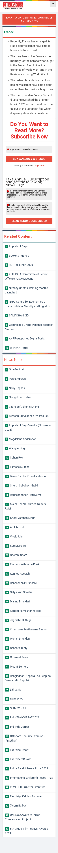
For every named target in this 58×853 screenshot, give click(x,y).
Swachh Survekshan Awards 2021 (28, 415)
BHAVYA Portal (17, 347)
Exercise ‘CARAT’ (18, 759)
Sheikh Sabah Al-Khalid (22, 485)
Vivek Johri (15, 536)
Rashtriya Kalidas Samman (24, 796)
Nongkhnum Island (19, 397)
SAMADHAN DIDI (17, 315)
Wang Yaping (15, 448)
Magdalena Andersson (21, 439)
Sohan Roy (14, 457)
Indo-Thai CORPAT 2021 (22, 717)
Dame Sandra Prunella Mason (26, 476)
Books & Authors (17, 255)
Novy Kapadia (16, 388)
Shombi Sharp (16, 555)
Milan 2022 (14, 699)
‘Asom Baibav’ (16, 805)
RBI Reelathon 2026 (19, 264)
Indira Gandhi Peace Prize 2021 (27, 768)
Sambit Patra (16, 545)
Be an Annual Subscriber (29, 220)
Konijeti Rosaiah (18, 573)
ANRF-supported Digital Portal (25, 338)
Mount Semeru (17, 666)
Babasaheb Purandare (21, 583)
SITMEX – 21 (16, 708)
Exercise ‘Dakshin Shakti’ (22, 406)
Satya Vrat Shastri (19, 592)
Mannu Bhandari (18, 601)
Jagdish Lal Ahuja (18, 620)
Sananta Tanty (16, 648)
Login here (39, 165)
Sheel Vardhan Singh (20, 517)
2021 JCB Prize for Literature (25, 787)
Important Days (17, 246)
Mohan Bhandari (18, 638)
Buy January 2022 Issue (29, 158)
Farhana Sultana (17, 466)
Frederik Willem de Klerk (22, 564)
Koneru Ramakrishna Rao (23, 610)
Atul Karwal (15, 527)
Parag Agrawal (16, 378)
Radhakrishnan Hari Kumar (24, 494)
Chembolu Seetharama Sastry (26, 629)
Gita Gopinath (15, 369)
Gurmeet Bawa (17, 657)
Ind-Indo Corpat (17, 726)
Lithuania (13, 689)
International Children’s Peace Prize (29, 777)
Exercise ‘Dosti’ (17, 750)
